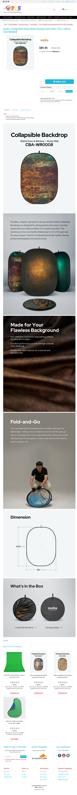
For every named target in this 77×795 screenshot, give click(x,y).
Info (60, 51)
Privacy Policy (8, 761)
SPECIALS (56, 17)
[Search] (54, 9)
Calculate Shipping (46, 87)
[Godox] (44, 40)
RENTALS (50, 17)
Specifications (15, 110)
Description (6, 110)
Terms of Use (43, 771)
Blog (63, 1)
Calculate (69, 91)
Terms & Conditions (20, 759)
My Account (6, 771)
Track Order (6, 774)
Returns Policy (43, 777)
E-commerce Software (38, 789)
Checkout (71, 9)
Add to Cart (60, 81)
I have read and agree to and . (15, 760)
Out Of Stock (14, 739)
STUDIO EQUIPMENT (8, 17)
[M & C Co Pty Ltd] (12, 9)
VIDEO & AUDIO (30, 17)
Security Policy (43, 780)
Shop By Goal (63, 17)
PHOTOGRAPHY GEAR (20, 17)
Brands (70, 17)
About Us (45, 1)
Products (58, 1)
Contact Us (51, 1)
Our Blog (24, 774)
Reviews (23, 110)
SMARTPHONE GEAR (41, 17)
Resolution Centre (8, 777)
